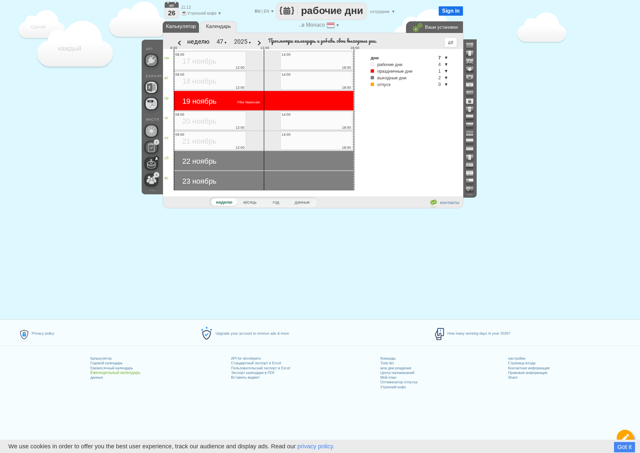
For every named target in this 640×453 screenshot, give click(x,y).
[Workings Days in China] (472, 93)
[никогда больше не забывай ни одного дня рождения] (151, 164)
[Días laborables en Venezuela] (472, 125)
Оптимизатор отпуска (398, 382)
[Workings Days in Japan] (472, 101)
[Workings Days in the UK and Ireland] (472, 61)
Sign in (451, 11)
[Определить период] (625, 438)
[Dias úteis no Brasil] (472, 77)
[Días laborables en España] (472, 165)
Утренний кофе (393, 387)
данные (96, 377)
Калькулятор (101, 358)
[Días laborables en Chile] (472, 181)
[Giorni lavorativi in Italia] (472, 157)
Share (513, 377)
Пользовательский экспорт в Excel (260, 368)
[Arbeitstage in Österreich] (472, 149)
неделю (198, 41)
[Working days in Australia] (472, 189)
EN (266, 11)
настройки (516, 358)
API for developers (246, 358)
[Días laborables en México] (472, 109)
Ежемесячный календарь (111, 368)
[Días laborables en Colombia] (472, 117)
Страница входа (521, 363)
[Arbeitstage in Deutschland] (472, 133)
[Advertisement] (313, 262)
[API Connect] (151, 60)
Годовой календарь (106, 363)
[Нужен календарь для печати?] (151, 104)
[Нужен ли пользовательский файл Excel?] (151, 87)
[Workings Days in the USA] (472, 45)
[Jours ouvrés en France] (472, 53)
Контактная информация (529, 368)
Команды (388, 358)
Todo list (387, 363)
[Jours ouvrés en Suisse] (472, 69)
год (276, 202)
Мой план (388, 377)
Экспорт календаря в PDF (253, 373)
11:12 (186, 7)
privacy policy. (316, 446)
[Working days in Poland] (472, 141)
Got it (624, 447)
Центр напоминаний (397, 373)
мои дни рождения (395, 368)
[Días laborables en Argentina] (472, 173)
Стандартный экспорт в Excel (256, 363)
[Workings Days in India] (472, 85)
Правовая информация (527, 373)
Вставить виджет (245, 377)
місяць (250, 202)
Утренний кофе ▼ (201, 13)
